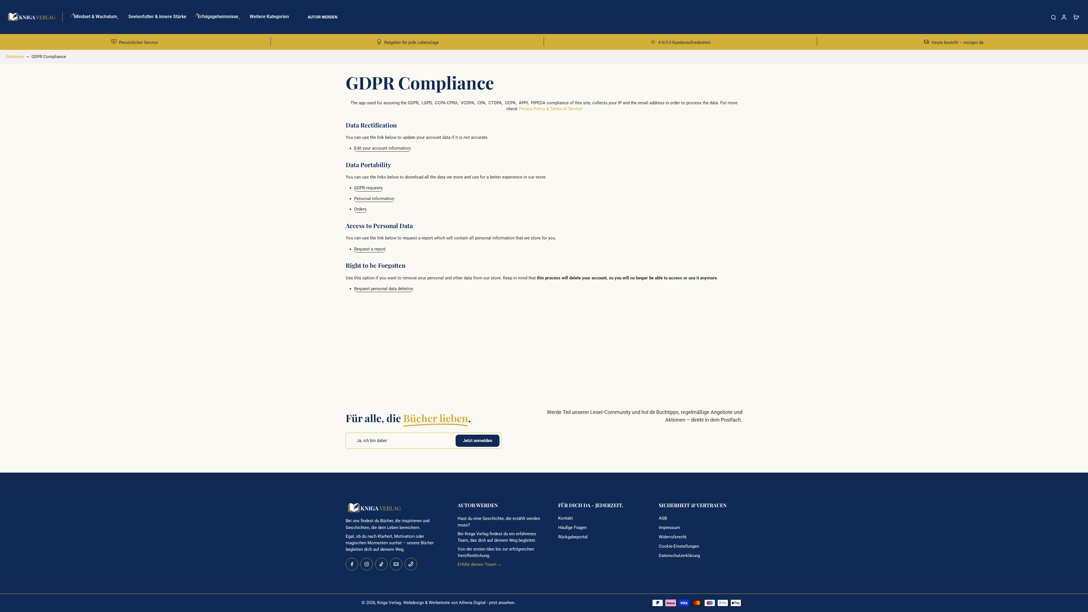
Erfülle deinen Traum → (480, 564)
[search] (1053, 17)
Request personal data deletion (383, 288)
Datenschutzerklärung (679, 555)
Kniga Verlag (389, 602)
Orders (360, 209)
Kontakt (565, 518)
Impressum (669, 527)
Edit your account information (382, 148)
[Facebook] (352, 564)
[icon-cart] (1076, 17)
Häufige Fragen (572, 527)
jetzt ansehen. (502, 602)
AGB (663, 518)
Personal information (374, 198)
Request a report (370, 249)
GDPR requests (368, 188)
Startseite (15, 56)
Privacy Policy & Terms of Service (550, 108)
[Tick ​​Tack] (381, 564)
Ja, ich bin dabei (372, 440)
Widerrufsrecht (673, 536)
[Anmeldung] (1063, 17)
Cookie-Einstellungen (679, 546)
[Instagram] (366, 564)
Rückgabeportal (573, 536)
